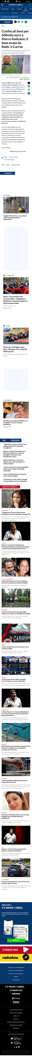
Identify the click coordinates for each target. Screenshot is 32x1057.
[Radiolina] (16, 958)
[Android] (16, 1043)
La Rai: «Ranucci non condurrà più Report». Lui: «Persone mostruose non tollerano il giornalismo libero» (15, 713)
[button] (15, 22)
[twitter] (3, 1)
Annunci (16, 976)
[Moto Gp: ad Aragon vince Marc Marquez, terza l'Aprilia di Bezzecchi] (16, 336)
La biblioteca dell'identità (16, 973)
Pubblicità (16, 1016)
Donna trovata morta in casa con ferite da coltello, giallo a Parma (15, 882)
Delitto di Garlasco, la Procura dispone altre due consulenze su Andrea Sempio (14, 462)
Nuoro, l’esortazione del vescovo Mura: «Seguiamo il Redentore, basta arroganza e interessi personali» (15, 300)
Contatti (16, 1019)
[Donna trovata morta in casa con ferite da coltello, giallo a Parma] (16, 867)
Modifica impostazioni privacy (16, 1022)
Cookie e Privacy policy (16, 1009)
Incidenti (22, 13)
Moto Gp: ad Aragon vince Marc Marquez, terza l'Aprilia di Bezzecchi (15, 349)
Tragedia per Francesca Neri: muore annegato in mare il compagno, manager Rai (15, 446)
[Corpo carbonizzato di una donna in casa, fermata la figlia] (16, 633)
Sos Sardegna (14, 13)
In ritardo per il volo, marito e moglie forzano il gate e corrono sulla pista (15, 480)
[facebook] (5, 1)
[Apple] (16, 1038)
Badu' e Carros (16, 164)
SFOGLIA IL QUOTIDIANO (9, 17)
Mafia (7, 164)
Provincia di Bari (13, 157)
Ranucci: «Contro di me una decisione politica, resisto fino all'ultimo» (14, 850)
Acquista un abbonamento (16, 970)
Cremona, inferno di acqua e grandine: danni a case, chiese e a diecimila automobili (15, 469)
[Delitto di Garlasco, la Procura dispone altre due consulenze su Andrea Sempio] (16, 567)
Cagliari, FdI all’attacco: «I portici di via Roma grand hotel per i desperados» (15, 217)
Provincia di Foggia (9, 159)
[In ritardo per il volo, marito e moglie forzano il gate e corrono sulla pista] (16, 665)
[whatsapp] (8, 1)
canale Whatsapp (24, 79)
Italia (25, 9)
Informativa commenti (16, 1025)
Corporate (16, 1028)
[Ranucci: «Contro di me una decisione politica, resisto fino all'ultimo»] (16, 835)
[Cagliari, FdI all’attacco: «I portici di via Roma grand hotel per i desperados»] (16, 205)
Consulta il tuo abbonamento (16, 967)
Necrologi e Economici (16, 1012)
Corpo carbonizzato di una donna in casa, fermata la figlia (15, 475)
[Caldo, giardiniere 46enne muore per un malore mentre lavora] (16, 766)
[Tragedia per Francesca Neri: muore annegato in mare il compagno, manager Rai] (16, 498)
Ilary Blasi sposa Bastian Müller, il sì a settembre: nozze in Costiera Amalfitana (15, 422)
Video (12, 9)
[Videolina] (16, 950)
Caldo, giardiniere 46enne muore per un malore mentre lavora (14, 781)
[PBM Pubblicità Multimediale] (16, 1002)
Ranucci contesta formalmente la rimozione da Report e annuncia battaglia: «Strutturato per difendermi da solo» (14, 454)
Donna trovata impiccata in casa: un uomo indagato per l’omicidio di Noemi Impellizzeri (15, 816)
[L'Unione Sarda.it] (16, 5)
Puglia (5, 157)
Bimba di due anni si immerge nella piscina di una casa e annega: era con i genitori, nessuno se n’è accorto (16, 748)
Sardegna (19, 9)
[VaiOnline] (16, 999)
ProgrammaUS (5, 9)
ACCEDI (28, 1)
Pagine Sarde (16, 979)
